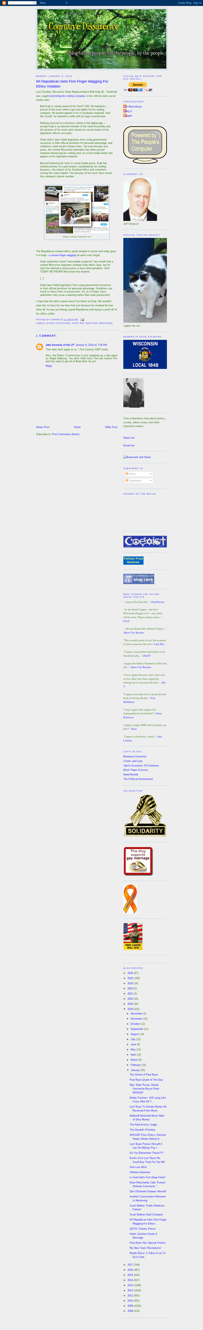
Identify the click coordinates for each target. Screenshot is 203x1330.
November (137, 1018)
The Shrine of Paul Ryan (144, 1074)
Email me (128, 445)
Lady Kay (159, 644)
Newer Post (42, 427)
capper (128, 115)
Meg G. (128, 111)
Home (77, 427)
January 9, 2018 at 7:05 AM (91, 344)
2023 (130, 988)
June (134, 1044)
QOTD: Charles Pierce (142, 1228)
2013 (130, 1285)
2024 (130, 983)
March (135, 1059)
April (134, 1054)
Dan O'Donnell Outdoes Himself (148, 1191)
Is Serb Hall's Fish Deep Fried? (147, 1177)
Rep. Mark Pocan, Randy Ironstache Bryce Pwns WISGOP (144, 1088)
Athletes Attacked (140, 1172)
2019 (130, 1003)
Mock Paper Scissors (135, 769)
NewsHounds (130, 774)
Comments (134, 480)
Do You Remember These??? (146, 1152)
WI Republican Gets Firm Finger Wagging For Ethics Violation (72, 83)
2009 (130, 1305)
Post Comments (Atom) (65, 434)
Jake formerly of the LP (60, 344)
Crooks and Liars (133, 761)
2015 (130, 1274)
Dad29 (146, 655)
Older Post (111, 427)
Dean (134, 729)
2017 (130, 1264)
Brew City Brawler (134, 632)
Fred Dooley (158, 602)
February (136, 1064)
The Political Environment (138, 779)
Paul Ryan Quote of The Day (146, 1079)
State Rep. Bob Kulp (85, 323)
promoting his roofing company (67, 95)
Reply (49, 365)
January (136, 1070)
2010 (130, 1300)
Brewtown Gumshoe (134, 756)
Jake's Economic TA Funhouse (141, 765)
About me (128, 437)
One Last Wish (138, 1167)
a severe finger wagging (62, 255)
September (137, 1028)
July (133, 1039)
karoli (126, 621)
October (136, 1023)
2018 (130, 1009)
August (135, 1034)
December (137, 1013)
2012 (130, 1290)
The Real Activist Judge (143, 1124)
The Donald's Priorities (142, 1129)
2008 (130, 1310)
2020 (130, 998)
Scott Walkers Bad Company (146, 1214)
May (133, 1049)
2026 (130, 973)
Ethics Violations (58, 323)
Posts (132, 473)
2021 (130, 993)
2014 (130, 1280)
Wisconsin (106, 323)
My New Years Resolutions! (145, 1247)
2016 (130, 1269)
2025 (130, 978)
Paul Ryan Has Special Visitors (148, 1242)
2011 (130, 1295)
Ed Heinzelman (133, 106)
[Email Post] (82, 320)
